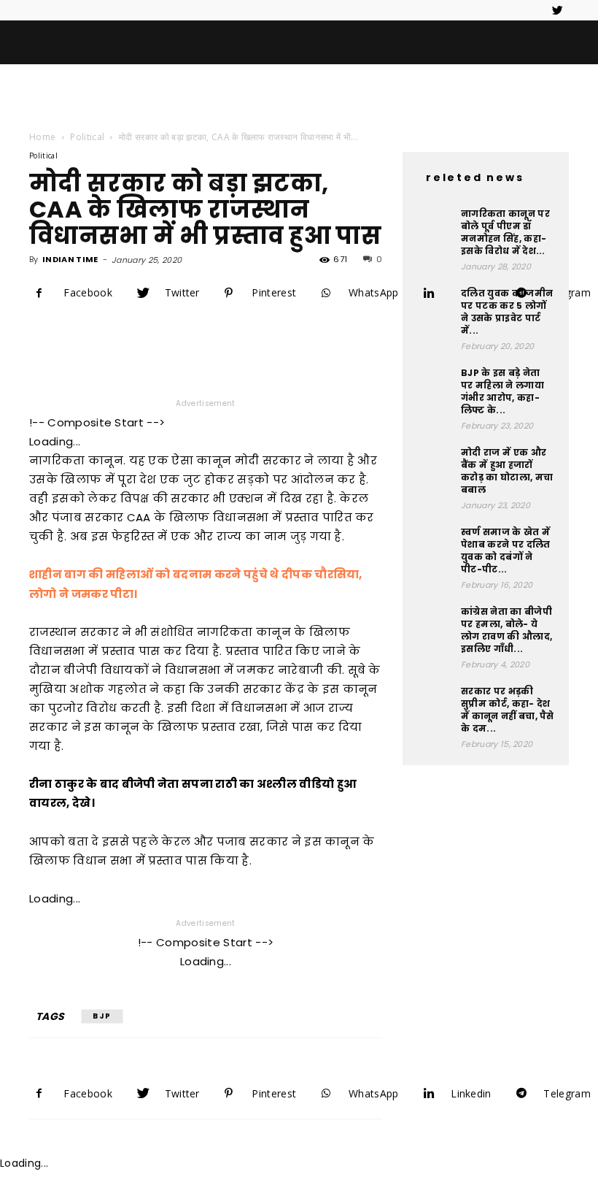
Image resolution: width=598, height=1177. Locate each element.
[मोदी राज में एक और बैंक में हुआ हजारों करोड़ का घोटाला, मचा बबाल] (435, 464)
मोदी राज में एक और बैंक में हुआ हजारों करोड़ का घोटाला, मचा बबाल (507, 471)
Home (42, 137)
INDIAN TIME (70, 259)
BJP (102, 1016)
